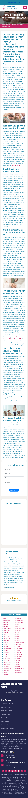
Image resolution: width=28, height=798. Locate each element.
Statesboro (18, 652)
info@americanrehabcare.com (15, 762)
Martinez (18, 618)
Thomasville (18, 660)
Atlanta (6, 624)
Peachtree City (19, 628)
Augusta (6, 626)
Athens (6, 622)
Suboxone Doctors (6, 707)
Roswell (17, 640)
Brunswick (7, 630)
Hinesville (6, 660)
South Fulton (19, 648)
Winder (17, 671)
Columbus (6, 642)
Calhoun (6, 632)
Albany (5, 618)
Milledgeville (19, 622)
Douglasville (7, 648)
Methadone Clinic (6, 711)
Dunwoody (7, 652)
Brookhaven (7, 628)
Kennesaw (6, 664)
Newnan (17, 626)
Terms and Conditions (7, 728)
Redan (17, 636)
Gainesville (7, 658)
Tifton (17, 662)
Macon (5, 673)
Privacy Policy (5, 725)
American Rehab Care (12, 685)
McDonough (19, 620)
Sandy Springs (19, 642)
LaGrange (6, 666)
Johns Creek (7, 662)
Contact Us (4, 718)
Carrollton (6, 636)
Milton (17, 624)
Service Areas (5, 721)
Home (3, 25)
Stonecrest (18, 656)
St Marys (18, 650)
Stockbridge (18, 654)
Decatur (6, 646)
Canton (6, 634)
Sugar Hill (18, 658)
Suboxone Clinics (6, 714)
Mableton (6, 671)
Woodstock (18, 673)
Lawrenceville (7, 668)
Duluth (6, 650)
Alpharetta (7, 620)
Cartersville (7, 638)
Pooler (17, 634)
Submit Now (14, 490)
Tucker (17, 664)
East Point (6, 654)
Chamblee (6, 640)
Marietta (6, 675)
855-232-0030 (14, 2)
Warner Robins (10, 25)
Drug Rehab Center (7, 703)
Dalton (5, 644)
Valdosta (17, 666)
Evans (5, 656)
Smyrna (17, 646)
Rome (17, 638)
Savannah (18, 644)
